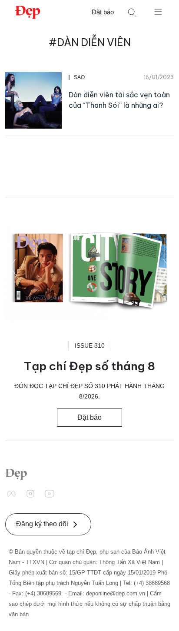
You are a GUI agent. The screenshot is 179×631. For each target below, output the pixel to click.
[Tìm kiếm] (132, 12)
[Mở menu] (158, 11)
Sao (79, 77)
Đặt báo (103, 12)
